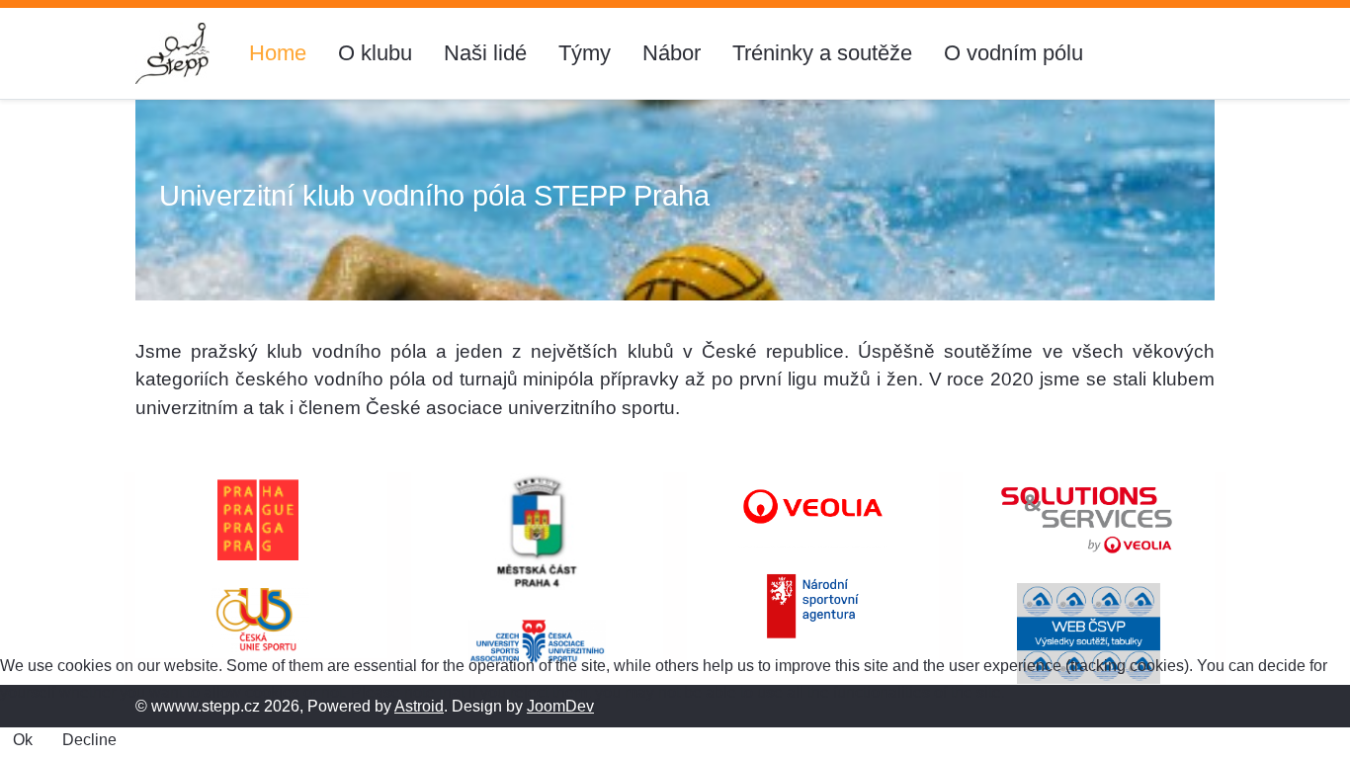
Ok (23, 739)
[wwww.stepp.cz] (172, 53)
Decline (89, 739)
